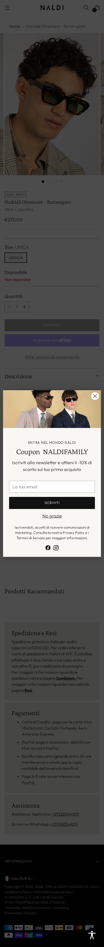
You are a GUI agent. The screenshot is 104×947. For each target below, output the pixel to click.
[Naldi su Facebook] (48, 549)
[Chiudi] (95, 396)
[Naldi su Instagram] (56, 549)
